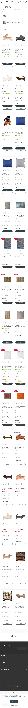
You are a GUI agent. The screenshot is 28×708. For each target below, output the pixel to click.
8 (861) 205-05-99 (10, 678)
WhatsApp (17, 686)
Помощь (3, 673)
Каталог (3, 655)
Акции (3, 659)
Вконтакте (7, 686)
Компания (4, 666)
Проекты (3, 662)
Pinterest (21, 686)
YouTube (14, 686)
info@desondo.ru (15, 681)
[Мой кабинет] (23, 2)
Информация (5, 669)
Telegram (10, 686)
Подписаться (22, 648)
